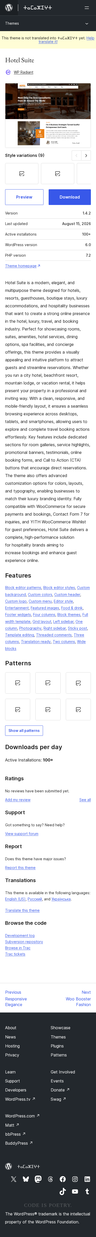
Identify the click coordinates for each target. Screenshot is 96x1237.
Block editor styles (59, 587)
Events (57, 1080)
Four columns (44, 614)
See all (85, 799)
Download (70, 197)
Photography (30, 628)
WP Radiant (23, 72)
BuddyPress (19, 1143)
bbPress (15, 1134)
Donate (60, 1089)
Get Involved (63, 1071)
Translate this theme (22, 910)
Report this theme (20, 867)
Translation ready (36, 641)
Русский (35, 899)
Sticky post (77, 628)
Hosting (12, 1045)
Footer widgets (18, 614)
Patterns (59, 1054)
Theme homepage (21, 266)
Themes (12, 23)
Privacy (12, 1054)
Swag (58, 1099)
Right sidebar (55, 628)
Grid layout (42, 621)
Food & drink (72, 608)
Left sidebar (63, 621)
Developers (15, 1089)
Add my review (17, 799)
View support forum (21, 833)
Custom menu (40, 601)
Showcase (60, 1027)
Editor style (63, 601)
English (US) (15, 899)
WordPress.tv (20, 1099)
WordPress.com (22, 1115)
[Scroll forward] (86, 155)
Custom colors (40, 594)
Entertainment (17, 608)
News (10, 1036)
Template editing (19, 635)
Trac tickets (15, 954)
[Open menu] (88, 7)
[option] (17, 683)
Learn (10, 1071)
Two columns (64, 641)
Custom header (67, 594)
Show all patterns (24, 730)
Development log (20, 935)
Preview (24, 197)
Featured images (45, 608)
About (10, 1027)
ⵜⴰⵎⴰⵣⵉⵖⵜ (28, 1166)
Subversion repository (24, 941)
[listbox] (48, 696)
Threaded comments (54, 635)
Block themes (68, 614)
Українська (61, 899)
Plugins (57, 1045)
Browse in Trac (17, 948)
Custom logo (16, 601)
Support (12, 1080)
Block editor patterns (23, 587)
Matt (12, 1125)
